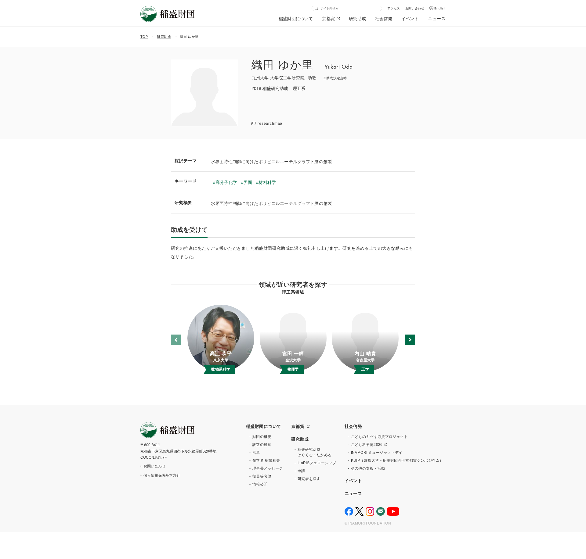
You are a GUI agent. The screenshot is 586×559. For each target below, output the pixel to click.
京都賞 (328, 18)
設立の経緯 (261, 445)
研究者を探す (309, 479)
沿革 (256, 452)
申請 (301, 471)
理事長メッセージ (267, 468)
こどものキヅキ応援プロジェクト (379, 437)
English (440, 8)
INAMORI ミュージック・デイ (377, 452)
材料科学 (267, 182)
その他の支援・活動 (368, 468)
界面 (248, 182)
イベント (410, 18)
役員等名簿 (261, 476)
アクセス (393, 8)
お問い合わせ (415, 8)
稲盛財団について (296, 18)
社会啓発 (383, 18)
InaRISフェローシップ (317, 463)
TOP (144, 36)
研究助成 (357, 18)
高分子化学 (226, 182)
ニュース (437, 18)
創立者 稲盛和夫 (266, 460)
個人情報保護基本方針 (161, 475)
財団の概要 (261, 437)
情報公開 (260, 484)
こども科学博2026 (367, 445)
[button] (410, 340)
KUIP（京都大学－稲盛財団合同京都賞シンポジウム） (397, 460)
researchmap (270, 123)
